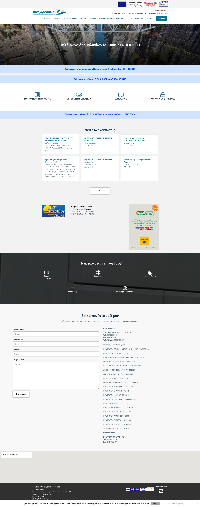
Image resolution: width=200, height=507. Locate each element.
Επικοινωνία (163, 13)
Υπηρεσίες (150, 18)
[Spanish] (166, 10)
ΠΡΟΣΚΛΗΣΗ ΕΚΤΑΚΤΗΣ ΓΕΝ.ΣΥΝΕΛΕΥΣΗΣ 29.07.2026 (136, 139)
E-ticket (162, 18)
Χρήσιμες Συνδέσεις (127, 13)
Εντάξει (155, 504)
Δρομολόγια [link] (121, 99)
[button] (7, 44)
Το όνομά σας (19, 329)
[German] (160, 10)
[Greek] (162, 10)
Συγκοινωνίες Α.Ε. (137, 18)
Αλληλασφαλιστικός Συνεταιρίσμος (113, 18)
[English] (156, 10)
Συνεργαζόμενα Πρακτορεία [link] (37, 99)
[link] (37, 94)
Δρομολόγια (58, 18)
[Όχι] (197, 504)
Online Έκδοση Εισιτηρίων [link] (79, 99)
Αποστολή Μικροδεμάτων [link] (163, 99)
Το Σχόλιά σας (19, 359)
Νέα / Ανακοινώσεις (151, 13)
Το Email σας (18, 339)
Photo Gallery (139, 13)
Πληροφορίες (72, 18)
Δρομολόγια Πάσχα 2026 (56, 159)
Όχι (163, 504)
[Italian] (164, 10)
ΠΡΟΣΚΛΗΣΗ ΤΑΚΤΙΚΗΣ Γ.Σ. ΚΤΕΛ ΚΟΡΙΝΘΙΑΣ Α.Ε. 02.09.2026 (59, 139)
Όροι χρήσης (116, 13)
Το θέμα (16, 349)
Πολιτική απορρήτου (176, 504)
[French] (158, 10)
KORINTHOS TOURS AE (88, 18)
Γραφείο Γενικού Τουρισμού (81, 206)
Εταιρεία (46, 18)
